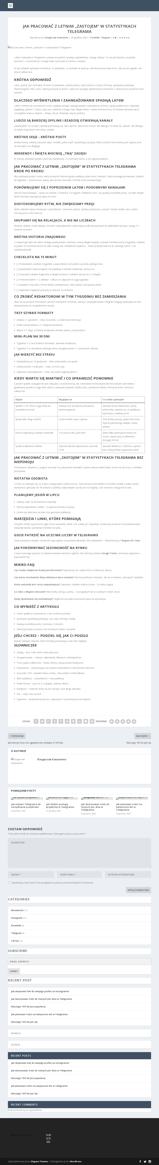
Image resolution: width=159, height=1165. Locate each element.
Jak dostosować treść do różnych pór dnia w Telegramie (95, 807)
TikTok (15, 940)
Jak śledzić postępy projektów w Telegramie (60, 805)
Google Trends (109, 553)
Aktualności (17, 910)
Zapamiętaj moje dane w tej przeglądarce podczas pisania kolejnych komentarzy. (52, 882)
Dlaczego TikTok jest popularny (28, 1006)
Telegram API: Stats (130, 540)
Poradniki (95, 37)
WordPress (75, 1161)
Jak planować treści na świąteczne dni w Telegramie (129, 807)
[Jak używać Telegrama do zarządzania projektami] (27, 798)
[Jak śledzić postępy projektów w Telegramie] (62, 798)
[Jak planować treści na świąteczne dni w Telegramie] (132, 798)
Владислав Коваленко (56, 37)
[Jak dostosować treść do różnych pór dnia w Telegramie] (97, 798)
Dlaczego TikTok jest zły (24, 1021)
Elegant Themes (39, 1161)
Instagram (17, 917)
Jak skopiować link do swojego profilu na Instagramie (40, 991)
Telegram (105, 37)
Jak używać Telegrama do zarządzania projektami (26, 805)
